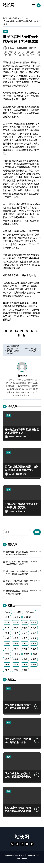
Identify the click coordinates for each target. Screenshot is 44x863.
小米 (7, 638)
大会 (24, 53)
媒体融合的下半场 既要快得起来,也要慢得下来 (22, 431)
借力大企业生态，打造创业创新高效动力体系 (17, 562)
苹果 (34, 664)
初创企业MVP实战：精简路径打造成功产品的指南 (17, 582)
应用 (25, 638)
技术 (34, 643)
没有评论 (32, 48)
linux (8, 612)
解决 (7, 670)
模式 (8, 688)
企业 (16, 622)
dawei (23, 375)
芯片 (25, 664)
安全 (34, 633)
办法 (16, 628)
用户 (7, 659)
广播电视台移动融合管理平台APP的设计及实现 (21, 505)
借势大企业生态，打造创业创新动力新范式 (17, 592)
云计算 (28, 617)
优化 (25, 622)
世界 (6, 53)
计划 (16, 670)
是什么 (17, 654)
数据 (34, 649)
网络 (7, 664)
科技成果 (33, 53)
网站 (34, 659)
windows (30, 612)
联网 (16, 664)
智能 (27, 654)
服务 (36, 654)
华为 (25, 628)
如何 (25, 633)
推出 (16, 649)
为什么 (17, 617)
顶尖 (39, 53)
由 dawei (11, 48)
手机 (25, 643)
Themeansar (21, 858)
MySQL (18, 612)
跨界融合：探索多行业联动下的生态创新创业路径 (17, 553)
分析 (7, 628)
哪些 (16, 633)
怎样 (16, 643)
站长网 (8, 4)
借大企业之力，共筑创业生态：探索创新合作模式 (17, 572)
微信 (34, 638)
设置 (25, 670)
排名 (7, 649)
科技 (16, 659)
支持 (25, 649)
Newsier (31, 855)
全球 (15, 53)
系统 (25, 659)
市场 (16, 638)
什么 (7, 622)
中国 (7, 617)
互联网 (11, 53)
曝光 (28, 53)
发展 (34, 628)
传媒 (5, 32)
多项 (20, 53)
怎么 (7, 643)
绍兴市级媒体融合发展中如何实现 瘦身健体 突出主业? (21, 468)
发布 (7, 633)
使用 (34, 622)
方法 (7, 654)
